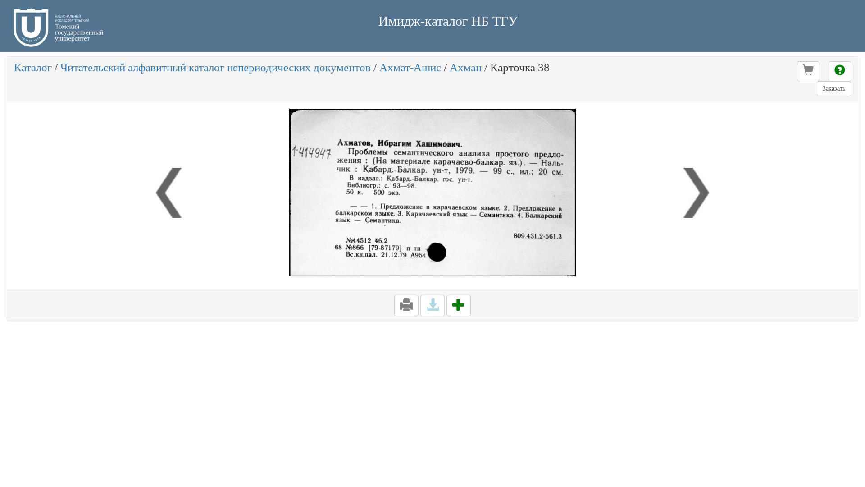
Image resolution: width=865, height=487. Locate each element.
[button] (808, 71)
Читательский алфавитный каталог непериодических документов (215, 67)
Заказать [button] (834, 88)
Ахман (466, 67)
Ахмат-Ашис (410, 67)
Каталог (33, 67)
